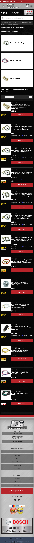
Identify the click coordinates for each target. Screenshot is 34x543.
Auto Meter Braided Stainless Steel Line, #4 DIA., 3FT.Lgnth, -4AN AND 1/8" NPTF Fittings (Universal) (21, 195)
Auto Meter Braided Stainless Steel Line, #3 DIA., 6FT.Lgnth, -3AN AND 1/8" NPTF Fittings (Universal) (21, 172)
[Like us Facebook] (14, 500)
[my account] (27, 6)
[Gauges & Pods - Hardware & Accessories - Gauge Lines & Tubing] (5, 43)
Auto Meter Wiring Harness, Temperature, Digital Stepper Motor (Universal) (20, 372)
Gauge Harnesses (15, 60)
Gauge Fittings (15, 78)
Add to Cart (22, 114)
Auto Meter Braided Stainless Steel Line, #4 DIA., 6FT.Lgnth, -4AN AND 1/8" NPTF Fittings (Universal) (21, 239)
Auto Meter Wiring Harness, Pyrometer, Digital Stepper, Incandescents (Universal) (19, 350)
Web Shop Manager (19, 542)
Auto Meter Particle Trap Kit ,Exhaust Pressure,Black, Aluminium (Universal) (22, 328)
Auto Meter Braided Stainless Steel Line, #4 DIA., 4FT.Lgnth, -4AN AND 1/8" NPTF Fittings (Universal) (21, 217)
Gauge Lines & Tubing (17, 43)
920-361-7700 (17, 434)
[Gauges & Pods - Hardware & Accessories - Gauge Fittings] (5, 78)
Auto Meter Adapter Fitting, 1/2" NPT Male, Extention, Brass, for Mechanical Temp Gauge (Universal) (21, 106)
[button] (17, 18)
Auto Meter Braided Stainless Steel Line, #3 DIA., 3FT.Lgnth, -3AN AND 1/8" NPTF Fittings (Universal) (21, 128)
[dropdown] (3, 6)
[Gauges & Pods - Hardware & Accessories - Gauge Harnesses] (5, 60)
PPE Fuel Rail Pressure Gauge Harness (19, 394)
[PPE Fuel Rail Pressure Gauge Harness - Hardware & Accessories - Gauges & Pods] (6, 393)
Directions (18, 442)
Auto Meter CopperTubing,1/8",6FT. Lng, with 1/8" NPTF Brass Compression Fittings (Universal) (21, 261)
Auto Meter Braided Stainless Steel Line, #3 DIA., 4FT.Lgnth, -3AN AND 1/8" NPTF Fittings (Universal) (21, 150)
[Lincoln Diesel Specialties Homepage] (16, 6)
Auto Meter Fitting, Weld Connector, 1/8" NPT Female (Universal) (19, 283)
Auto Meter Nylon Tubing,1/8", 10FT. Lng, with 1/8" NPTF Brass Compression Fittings (20, 306)
